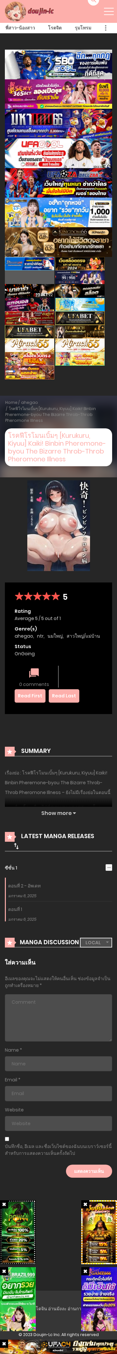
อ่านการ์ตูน (79, 1308)
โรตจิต (55, 27)
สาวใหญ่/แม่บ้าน (83, 636)
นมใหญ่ (55, 636)
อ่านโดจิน (37, 1308)
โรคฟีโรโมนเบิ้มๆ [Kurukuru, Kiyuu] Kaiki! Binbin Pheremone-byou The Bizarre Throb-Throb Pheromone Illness (50, 414)
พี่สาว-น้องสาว (20, 27)
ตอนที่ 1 (15, 909)
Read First (30, 696)
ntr (40, 636)
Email (11, 1079)
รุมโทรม (83, 27)
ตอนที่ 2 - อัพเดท (24, 886)
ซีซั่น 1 (11, 868)
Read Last (64, 696)
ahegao (29, 402)
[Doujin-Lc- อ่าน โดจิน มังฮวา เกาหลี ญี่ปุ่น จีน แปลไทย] (30, 11)
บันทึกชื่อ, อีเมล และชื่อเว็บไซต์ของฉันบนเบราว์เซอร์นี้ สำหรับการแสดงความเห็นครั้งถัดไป (58, 1149)
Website (14, 1110)
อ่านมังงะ (57, 1308)
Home (11, 402)
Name (12, 1050)
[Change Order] (16, 846)
